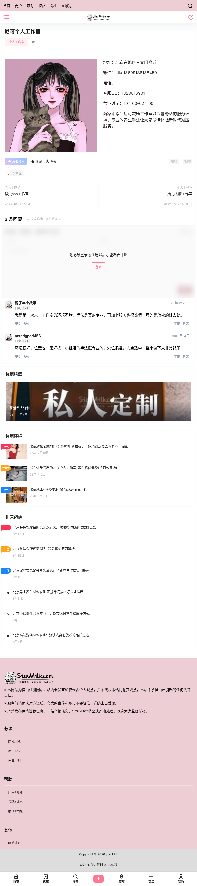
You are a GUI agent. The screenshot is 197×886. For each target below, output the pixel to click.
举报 (177, 323)
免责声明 (14, 760)
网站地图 (14, 843)
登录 (98, 267)
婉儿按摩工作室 (179, 194)
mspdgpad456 (28, 336)
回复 (186, 323)
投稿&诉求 (15, 802)
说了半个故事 (25, 303)
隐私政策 (14, 741)
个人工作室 (16, 42)
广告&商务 (15, 792)
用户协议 (14, 751)
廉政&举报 (15, 811)
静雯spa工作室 (17, 194)
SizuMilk (111, 854)
